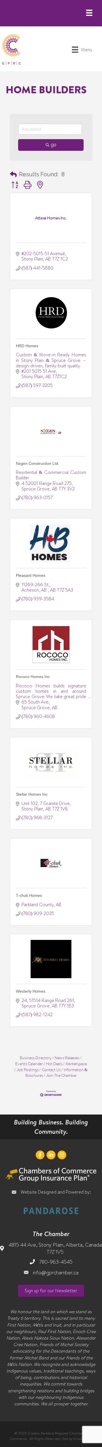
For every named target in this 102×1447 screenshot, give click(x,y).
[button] (13, 174)
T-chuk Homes (29, 895)
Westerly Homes (30, 991)
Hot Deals (54, 1063)
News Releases (67, 1057)
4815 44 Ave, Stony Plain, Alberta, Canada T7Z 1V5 (55, 1248)
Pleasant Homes (30, 575)
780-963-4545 (56, 1261)
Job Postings (28, 1069)
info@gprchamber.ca (55, 1272)
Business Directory (36, 1057)
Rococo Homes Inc (33, 676)
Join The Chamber (61, 1075)
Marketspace (76, 1063)
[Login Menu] (89, 13)
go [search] (53, 144)
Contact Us (51, 1069)
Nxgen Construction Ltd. (37, 463)
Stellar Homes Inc (32, 794)
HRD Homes (27, 346)
